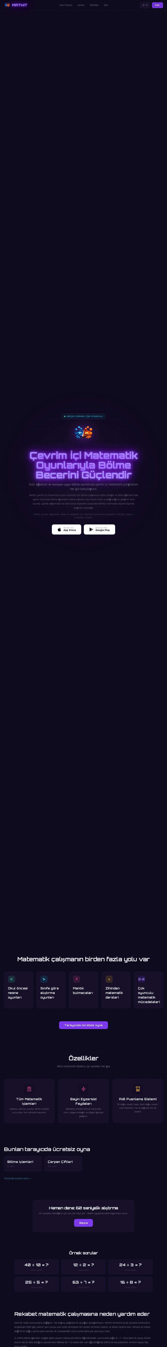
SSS (106, 5)
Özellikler (94, 5)
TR (147, 5)
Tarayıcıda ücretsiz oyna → (18, 1178)
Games (81, 5)
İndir (157, 5)
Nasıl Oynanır (66, 5)
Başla (83, 1223)
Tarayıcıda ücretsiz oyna (83, 1025)
